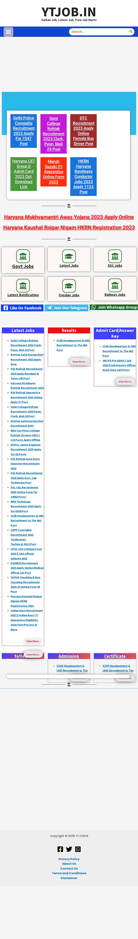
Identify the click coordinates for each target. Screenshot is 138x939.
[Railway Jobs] (115, 285)
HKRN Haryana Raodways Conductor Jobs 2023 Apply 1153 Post (83, 176)
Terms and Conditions (69, 873)
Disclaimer (69, 878)
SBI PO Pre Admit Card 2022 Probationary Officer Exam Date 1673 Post (119, 365)
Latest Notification (23, 294)
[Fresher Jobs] (69, 286)
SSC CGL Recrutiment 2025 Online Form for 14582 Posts (24, 492)
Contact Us (69, 869)
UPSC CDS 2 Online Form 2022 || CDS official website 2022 (26, 553)
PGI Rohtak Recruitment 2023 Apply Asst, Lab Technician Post (27, 477)
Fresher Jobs (69, 295)
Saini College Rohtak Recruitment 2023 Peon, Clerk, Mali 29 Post (26, 411)
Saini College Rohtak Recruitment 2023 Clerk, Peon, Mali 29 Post (53, 133)
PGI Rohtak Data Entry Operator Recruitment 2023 (25, 463)
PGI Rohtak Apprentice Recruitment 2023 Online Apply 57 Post (26, 397)
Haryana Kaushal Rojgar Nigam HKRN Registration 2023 (69, 227)
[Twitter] (69, 849)
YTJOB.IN (69, 11)
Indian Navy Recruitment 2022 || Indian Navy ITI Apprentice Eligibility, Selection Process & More (27, 620)
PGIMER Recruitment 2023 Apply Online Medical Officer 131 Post (27, 567)
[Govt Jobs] (23, 256)
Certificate (115, 656)
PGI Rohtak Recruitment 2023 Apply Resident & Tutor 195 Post (27, 373)
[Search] (131, 31)
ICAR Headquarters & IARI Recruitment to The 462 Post (27, 520)
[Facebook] (60, 849)
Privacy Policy (69, 859)
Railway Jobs (114, 294)
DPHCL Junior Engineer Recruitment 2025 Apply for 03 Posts (26, 449)
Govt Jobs (23, 266)
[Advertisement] (69, 63)
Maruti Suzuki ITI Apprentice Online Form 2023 (53, 171)
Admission (69, 656)
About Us (69, 864)
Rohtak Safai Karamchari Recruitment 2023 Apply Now (27, 359)
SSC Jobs (115, 265)
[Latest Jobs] (69, 256)
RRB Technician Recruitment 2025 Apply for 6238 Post (26, 506)
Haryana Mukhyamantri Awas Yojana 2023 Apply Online (69, 217)
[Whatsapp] (78, 849)
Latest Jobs (69, 265)
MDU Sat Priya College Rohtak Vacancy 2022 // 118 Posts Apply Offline (25, 435)
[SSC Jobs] (115, 256)
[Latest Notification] (23, 285)
